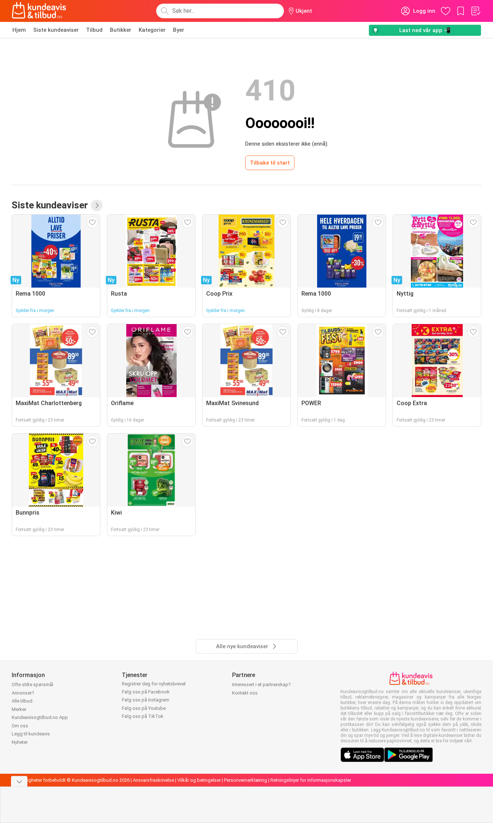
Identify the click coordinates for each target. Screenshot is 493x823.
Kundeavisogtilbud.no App (40, 717)
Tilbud (94, 30)
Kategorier (152, 30)
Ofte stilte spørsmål (32, 684)
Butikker (120, 30)
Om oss (20, 725)
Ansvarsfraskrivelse (153, 780)
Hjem (19, 30)
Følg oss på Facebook (146, 692)
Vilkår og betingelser (199, 780)
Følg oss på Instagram (145, 700)
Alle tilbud (22, 701)
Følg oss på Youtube (144, 708)
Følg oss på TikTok (142, 716)
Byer (178, 30)
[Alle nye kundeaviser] (97, 205)
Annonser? (23, 693)
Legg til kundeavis (31, 734)
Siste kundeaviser (56, 30)
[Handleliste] (475, 11)
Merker (19, 709)
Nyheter (20, 742)
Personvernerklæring (245, 780)
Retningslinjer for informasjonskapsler (310, 780)
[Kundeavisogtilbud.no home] (39, 11)
